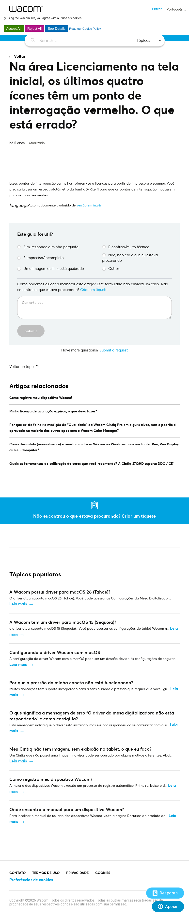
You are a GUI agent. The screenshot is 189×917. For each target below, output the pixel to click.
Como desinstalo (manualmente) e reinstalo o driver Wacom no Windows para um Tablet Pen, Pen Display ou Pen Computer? (94, 447)
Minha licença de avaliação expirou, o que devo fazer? (53, 411)
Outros (114, 268)
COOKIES (102, 872)
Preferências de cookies (31, 879)
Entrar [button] (157, 9)
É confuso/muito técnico (128, 246)
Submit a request (113, 350)
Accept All (13, 28)
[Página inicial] (26, 9)
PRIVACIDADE (77, 872)
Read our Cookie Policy (85, 28)
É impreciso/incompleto (43, 257)
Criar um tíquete (93, 289)
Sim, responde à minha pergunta (51, 246)
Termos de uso (46, 872)
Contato (17, 872)
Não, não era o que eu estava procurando (130, 257)
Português (175, 9)
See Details (56, 28)
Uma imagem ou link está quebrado (53, 268)
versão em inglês (89, 205)
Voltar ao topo (22, 366)
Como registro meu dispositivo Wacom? (40, 397)
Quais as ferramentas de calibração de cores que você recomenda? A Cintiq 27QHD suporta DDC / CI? (91, 463)
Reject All (34, 28)
